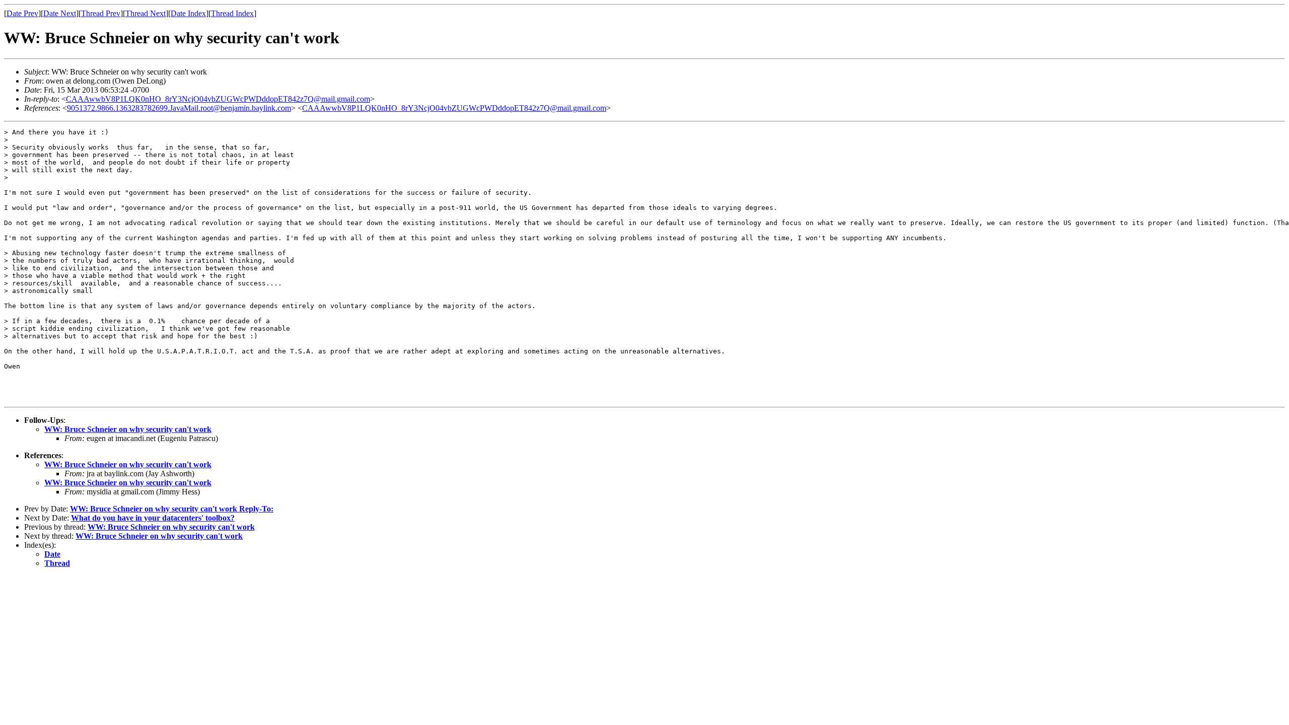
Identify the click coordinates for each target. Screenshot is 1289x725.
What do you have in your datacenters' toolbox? (153, 518)
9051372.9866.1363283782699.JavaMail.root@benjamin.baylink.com (179, 108)
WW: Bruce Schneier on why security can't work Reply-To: (171, 508)
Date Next (59, 13)
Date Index (188, 13)
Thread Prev (100, 13)
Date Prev (22, 13)
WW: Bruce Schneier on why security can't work (127, 429)
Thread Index (232, 13)
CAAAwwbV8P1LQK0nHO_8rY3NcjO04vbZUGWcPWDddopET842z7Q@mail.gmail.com (218, 99)
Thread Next (145, 13)
